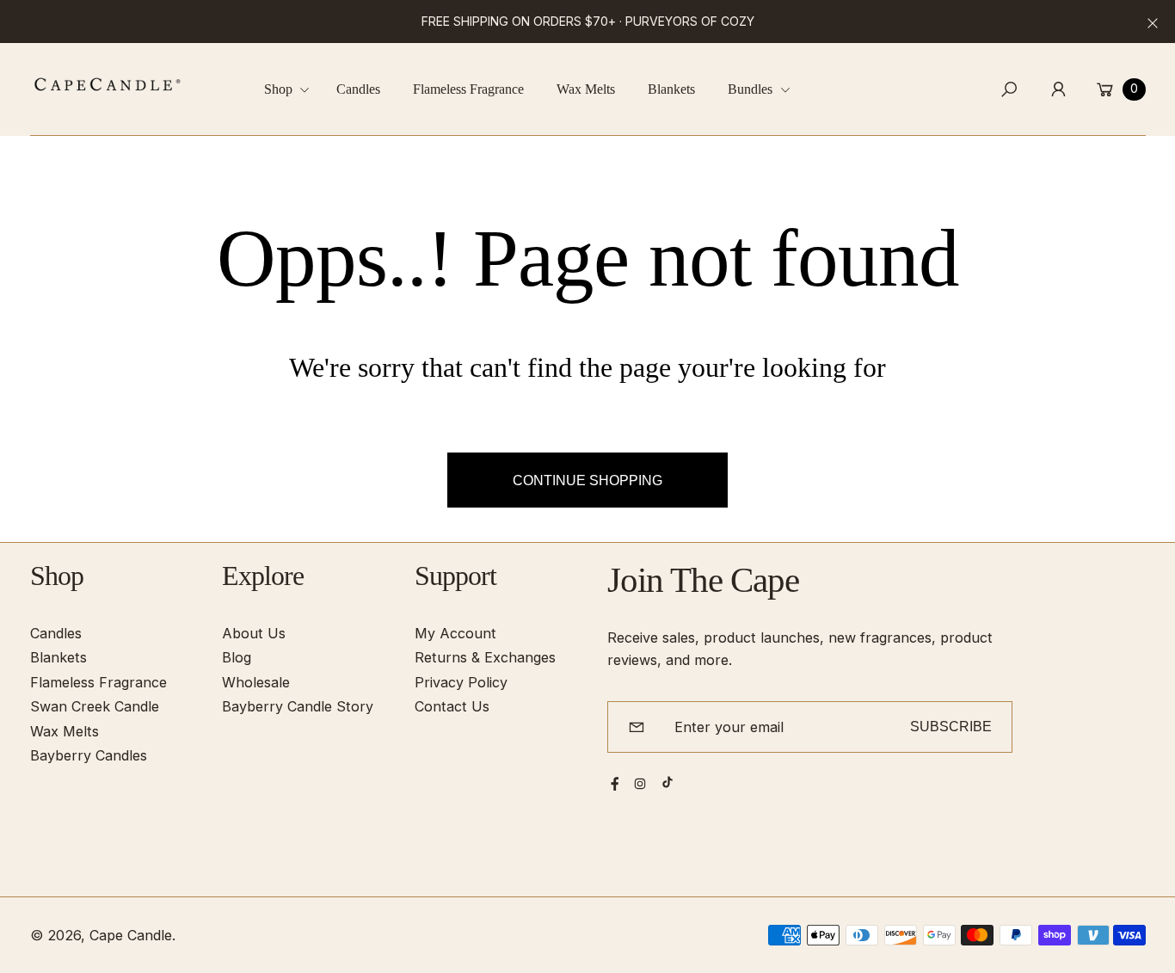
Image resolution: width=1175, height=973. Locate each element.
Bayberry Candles (88, 755)
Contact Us (452, 706)
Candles (56, 633)
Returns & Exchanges (485, 657)
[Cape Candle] (107, 84)
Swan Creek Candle (94, 706)
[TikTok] (667, 782)
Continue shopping (587, 480)
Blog (236, 657)
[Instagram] (640, 783)
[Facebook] (615, 783)
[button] (293, 89)
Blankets (58, 657)
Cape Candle (130, 935)
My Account (455, 633)
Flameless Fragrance (98, 682)
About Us (254, 633)
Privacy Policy (461, 682)
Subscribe (951, 726)
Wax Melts (64, 731)
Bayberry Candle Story (297, 706)
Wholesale (256, 682)
